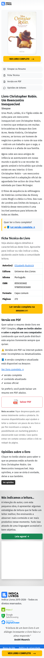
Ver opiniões (8, 482)
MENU (38, 3)
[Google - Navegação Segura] (9, 615)
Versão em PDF (14, 81)
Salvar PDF (25, 402)
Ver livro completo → (12, 369)
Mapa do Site (9, 648)
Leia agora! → (22, 536)
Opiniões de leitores (16, 88)
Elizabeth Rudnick (24, 265)
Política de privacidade (29, 648)
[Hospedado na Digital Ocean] (10, 622)
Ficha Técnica (13, 75)
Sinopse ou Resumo (16, 69)
